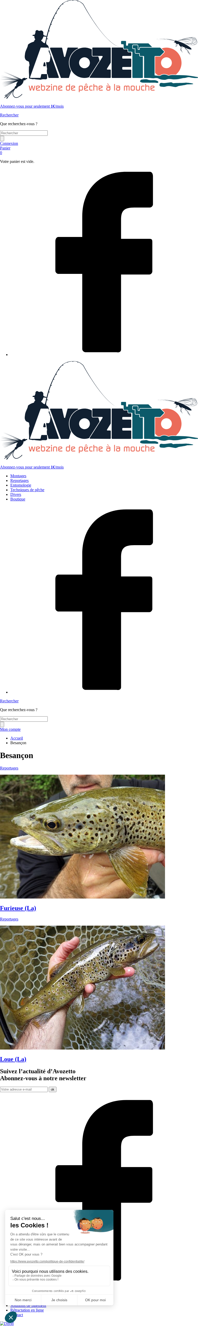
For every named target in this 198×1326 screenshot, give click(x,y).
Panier (5, 150)
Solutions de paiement (28, 1305)
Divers (15, 494)
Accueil (16, 738)
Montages (18, 476)
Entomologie (20, 485)
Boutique (17, 499)
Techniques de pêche (27, 490)
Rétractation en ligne (27, 1310)
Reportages (19, 480)
